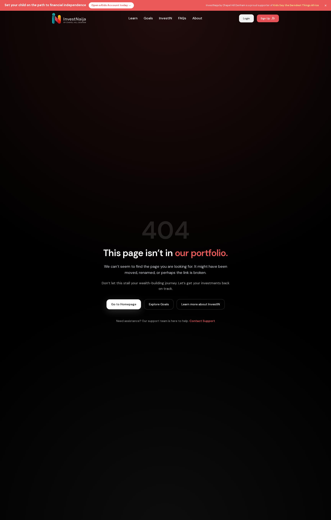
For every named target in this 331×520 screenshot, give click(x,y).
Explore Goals (159, 304)
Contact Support (202, 321)
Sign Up (265, 18)
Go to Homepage (123, 304)
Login (246, 18)
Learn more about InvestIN (200, 304)
